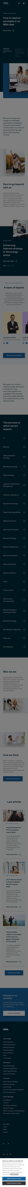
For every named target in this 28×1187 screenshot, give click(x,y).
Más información (14, 1174)
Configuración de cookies (14, 1183)
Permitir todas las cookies (14, 1178)
